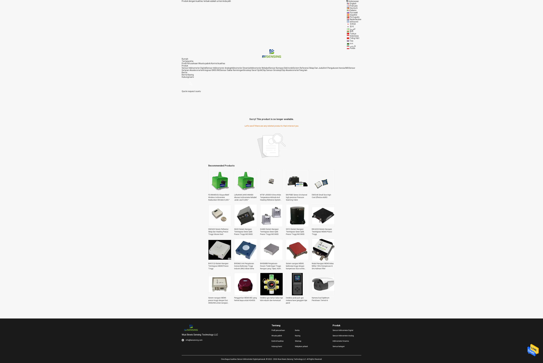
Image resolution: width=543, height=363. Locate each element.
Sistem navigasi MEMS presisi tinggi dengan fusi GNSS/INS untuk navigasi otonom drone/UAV (218, 300)
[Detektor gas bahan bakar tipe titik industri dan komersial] (271, 294)
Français (354, 6)
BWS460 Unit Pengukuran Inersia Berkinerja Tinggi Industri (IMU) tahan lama (244, 266)
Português (354, 17)
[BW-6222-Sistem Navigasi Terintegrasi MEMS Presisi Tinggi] (323, 226)
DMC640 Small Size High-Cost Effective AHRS (321, 196)
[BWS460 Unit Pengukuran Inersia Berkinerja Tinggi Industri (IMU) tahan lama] (245, 260)
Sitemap (298, 341)
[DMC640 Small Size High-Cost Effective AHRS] (323, 191)
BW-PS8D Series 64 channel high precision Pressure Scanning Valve (296, 197)
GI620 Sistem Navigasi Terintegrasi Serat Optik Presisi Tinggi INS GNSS (243, 231)
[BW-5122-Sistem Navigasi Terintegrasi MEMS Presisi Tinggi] (219, 260)
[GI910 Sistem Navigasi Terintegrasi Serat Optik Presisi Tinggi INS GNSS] (297, 226)
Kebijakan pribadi (301, 346)
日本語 (353, 24)
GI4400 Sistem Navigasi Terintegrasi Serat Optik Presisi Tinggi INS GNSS (269, 231)
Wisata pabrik (204, 63)
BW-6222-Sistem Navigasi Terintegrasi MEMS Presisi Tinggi (322, 231)
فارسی (353, 46)
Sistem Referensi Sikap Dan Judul (308, 68)
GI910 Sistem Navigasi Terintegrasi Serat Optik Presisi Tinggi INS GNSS (295, 231)
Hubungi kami (277, 346)
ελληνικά (354, 21)
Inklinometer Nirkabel (259, 68)
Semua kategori (339, 346)
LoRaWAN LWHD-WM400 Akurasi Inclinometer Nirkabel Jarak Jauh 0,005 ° (245, 197)
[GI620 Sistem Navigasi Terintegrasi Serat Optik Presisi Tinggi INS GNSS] (245, 226)
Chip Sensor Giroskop (271, 70)
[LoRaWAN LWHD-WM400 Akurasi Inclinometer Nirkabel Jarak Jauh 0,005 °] (245, 191)
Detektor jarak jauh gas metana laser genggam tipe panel (296, 300)
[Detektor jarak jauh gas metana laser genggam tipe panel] (297, 294)
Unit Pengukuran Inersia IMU (336, 68)
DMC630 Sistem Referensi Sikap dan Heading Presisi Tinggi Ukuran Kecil (218, 231)
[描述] (190, 83)
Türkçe (353, 33)
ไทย (351, 41)
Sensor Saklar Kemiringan (231, 70)
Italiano (353, 10)
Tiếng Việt (354, 38)
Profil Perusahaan (190, 63)
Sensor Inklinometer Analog (218, 68)
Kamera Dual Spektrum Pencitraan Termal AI (320, 299)
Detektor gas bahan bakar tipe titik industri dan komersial (271, 299)
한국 (352, 26)
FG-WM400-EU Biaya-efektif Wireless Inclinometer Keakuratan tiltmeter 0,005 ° (219, 197)
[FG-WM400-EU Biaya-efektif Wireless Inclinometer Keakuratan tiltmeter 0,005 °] (219, 191)
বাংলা (351, 43)
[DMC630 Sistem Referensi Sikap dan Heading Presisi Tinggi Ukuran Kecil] (219, 226)
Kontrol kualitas (218, 63)
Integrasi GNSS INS (211, 70)
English (353, 3)
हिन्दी (351, 31)
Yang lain (303, 70)
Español (353, 15)
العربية (352, 29)
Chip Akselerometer (290, 70)
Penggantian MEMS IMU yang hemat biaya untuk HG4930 (245, 299)
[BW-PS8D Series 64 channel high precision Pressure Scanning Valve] (297, 191)
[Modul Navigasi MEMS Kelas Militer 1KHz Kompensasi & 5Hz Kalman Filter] (323, 260)
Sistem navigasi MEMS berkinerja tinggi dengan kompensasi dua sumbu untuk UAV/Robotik (295, 266)
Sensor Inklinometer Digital (194, 68)
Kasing (191, 75)
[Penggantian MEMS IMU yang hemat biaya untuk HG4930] (245, 294)
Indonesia (354, 36)
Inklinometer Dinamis (240, 68)
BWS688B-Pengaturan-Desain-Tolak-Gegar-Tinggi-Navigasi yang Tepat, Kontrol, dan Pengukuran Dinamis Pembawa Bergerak (271, 266)
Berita (184, 75)
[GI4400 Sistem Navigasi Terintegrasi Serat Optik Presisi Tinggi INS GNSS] (271, 226)
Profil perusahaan (278, 330)
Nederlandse (355, 19)
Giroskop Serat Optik (252, 70)
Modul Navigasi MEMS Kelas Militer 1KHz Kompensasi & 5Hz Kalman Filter (323, 266)
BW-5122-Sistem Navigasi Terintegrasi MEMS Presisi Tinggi (218, 266)
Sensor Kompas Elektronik (281, 68)
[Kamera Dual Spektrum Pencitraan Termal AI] (323, 294)
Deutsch (354, 8)
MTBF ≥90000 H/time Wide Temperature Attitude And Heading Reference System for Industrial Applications (270, 197)
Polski (352, 48)
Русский (354, 12)
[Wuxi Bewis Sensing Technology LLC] (271, 53)
